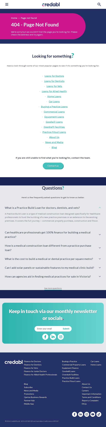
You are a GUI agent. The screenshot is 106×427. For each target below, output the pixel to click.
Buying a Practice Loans (54, 106)
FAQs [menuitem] (84, 404)
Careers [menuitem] (85, 390)
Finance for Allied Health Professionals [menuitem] (40, 374)
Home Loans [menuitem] (96, 364)
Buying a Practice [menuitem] (69, 361)
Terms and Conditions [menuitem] (91, 397)
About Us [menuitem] (86, 384)
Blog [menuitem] (26, 384)
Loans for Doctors (54, 76)
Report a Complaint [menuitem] (90, 400)
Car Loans (54, 101)
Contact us (53, 165)
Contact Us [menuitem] (87, 387)
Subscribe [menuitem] (28, 387)
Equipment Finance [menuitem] (70, 368)
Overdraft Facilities (54, 127)
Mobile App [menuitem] (29, 404)
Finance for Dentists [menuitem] (33, 364)
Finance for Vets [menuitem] (31, 368)
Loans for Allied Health (54, 91)
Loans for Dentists (54, 81)
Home (14, 18)
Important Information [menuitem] (91, 394)
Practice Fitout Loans (54, 132)
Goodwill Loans (54, 121)
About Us (54, 137)
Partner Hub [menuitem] (29, 400)
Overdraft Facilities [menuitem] (70, 374)
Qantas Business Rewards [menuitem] (35, 397)
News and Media (54, 142)
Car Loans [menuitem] (95, 361)
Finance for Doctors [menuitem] (32, 361)
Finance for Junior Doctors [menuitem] (35, 371)
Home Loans (54, 96)
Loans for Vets (54, 86)
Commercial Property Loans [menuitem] (74, 364)
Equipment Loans (54, 116)
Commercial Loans (54, 111)
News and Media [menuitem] (31, 390)
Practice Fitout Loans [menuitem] (71, 381)
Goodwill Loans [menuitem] (68, 371)
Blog (54, 147)
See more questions (53, 288)
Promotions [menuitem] (29, 394)
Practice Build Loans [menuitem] (71, 378)
